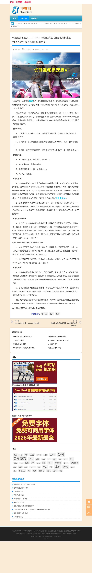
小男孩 (46, 539)
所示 (63, 197)
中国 (20, 455)
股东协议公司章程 (19, 344)
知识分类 (27, 2)
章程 (58, 466)
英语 (29, 471)
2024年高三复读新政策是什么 (58, 340)
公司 (61, 454)
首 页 (12, 2)
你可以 (39, 455)
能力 (14, 471)
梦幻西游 (74, 463)
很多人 (15, 463)
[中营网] (22, 4)
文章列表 (19, 2)
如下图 (58, 197)
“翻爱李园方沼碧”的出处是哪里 (24, 484)
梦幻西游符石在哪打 (21, 498)
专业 (15, 455)
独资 (25, 467)
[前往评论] (88, 507)
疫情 (38, 467)
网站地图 (60, 531)
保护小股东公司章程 (21, 513)
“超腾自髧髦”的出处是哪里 (57, 336)
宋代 (71, 459)
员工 (49, 459)
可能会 (43, 459)
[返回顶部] (88, 512)
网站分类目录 (43, 531)
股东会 (72, 467)
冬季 (37, 459)
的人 (45, 467)
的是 (51, 467)
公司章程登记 (18, 517)
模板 (14, 467)
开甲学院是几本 (18, 340)
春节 (50, 462)
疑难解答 (66, 531)
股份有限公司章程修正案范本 (24, 506)
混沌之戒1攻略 (19, 495)
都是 (60, 471)
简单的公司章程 (19, 502)
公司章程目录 (18, 491)
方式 (38, 463)
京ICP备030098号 (74, 531)
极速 (31, 100)
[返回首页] (88, 501)
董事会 (42, 470)
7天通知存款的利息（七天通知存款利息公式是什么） (32, 509)
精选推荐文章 (52, 531)
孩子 (65, 459)
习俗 (26, 455)
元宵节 (52, 455)
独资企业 (32, 467)
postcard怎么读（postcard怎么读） (28, 323)
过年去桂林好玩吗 (54, 348)
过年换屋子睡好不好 (21, 488)
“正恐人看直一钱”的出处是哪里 (24, 348)
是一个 (66, 463)
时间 (44, 463)
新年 (33, 463)
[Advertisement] (46, 557)
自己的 (22, 470)
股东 (65, 466)
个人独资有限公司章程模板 (22, 336)
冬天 (31, 458)
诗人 (49, 470)
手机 (21, 463)
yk (19, 49)
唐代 (54, 459)
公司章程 (19, 458)
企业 (32, 454)
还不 (55, 470)
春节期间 (58, 463)
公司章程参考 (53, 344)
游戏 (20, 467)
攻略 (27, 463)
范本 (34, 470)
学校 (60, 459)
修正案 (45, 455)
